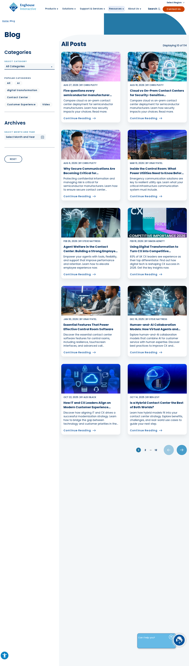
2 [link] (145, 450)
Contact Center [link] (17, 97)
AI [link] (18, 83)
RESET (13, 159)
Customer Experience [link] (21, 104)
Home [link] (5, 21)
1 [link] (138, 450)
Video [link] (46, 104)
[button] (29, 66)
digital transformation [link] (22, 90)
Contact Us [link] (174, 9)
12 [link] (156, 450)
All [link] (8, 83)
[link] (4, 655)
